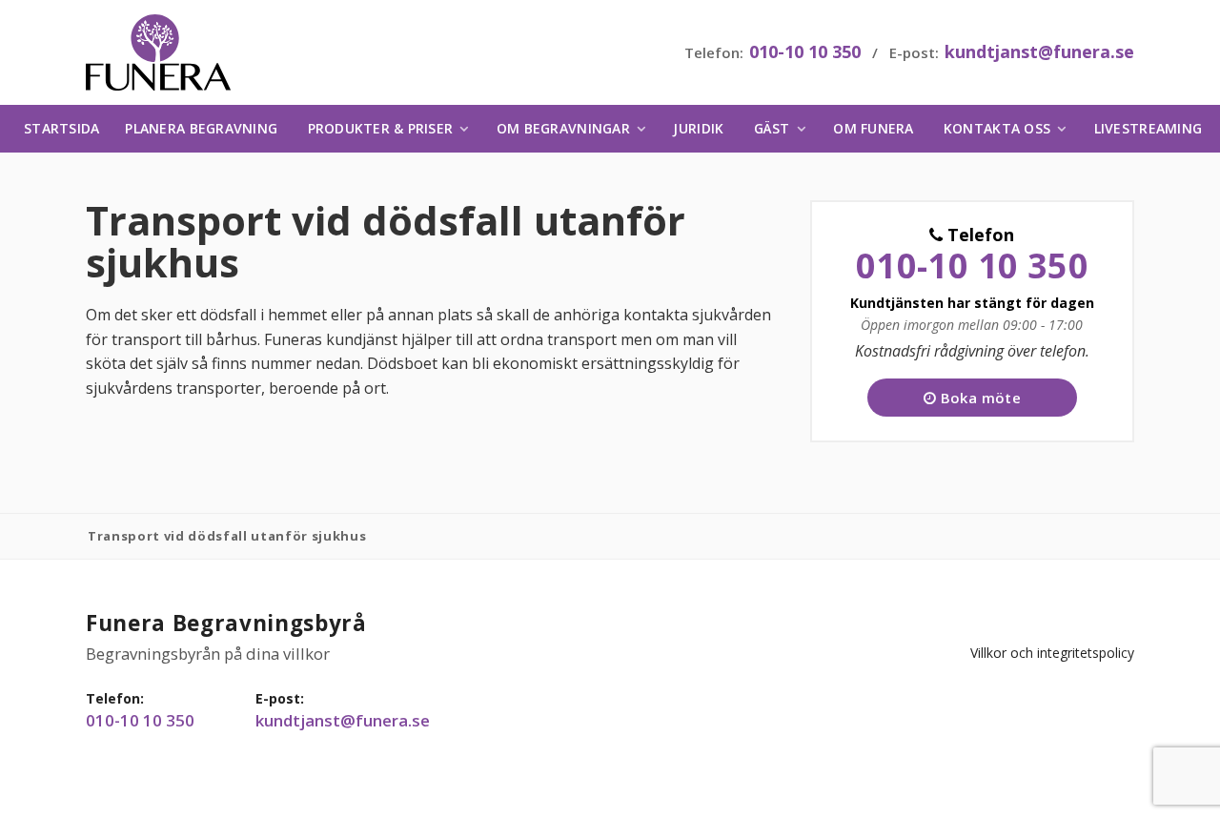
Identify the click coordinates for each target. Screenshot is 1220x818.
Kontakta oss (997, 128)
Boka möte (978, 397)
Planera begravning (201, 128)
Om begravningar (563, 128)
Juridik (698, 128)
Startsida (61, 128)
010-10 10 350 (805, 51)
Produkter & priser (381, 128)
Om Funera (873, 128)
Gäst (772, 128)
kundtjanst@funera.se (1039, 51)
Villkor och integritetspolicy (1052, 653)
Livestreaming (1148, 128)
